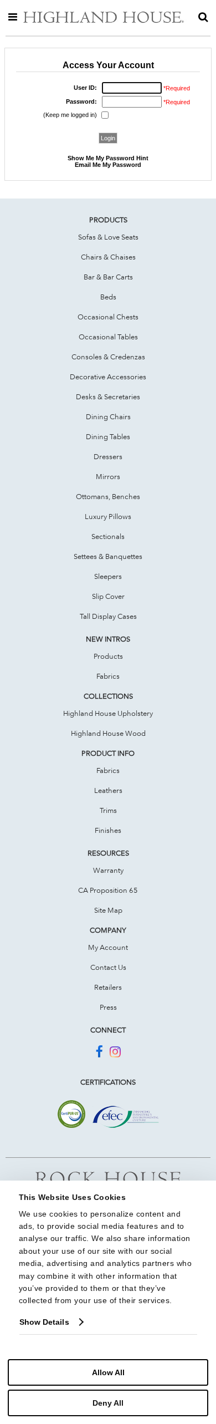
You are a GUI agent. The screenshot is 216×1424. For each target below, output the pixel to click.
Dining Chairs (108, 416)
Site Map (108, 910)
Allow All (108, 1372)
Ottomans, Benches (108, 496)
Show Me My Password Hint (108, 158)
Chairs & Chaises (108, 256)
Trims (108, 810)
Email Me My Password (108, 164)
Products (108, 656)
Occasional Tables (108, 336)
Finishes (108, 830)
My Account (108, 947)
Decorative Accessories (108, 376)
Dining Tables (108, 436)
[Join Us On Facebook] (98, 1053)
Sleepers (108, 576)
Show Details (44, 1322)
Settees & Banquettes (108, 556)
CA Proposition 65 (108, 890)
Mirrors (108, 476)
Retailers (108, 987)
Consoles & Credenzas (108, 356)
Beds (108, 296)
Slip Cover (108, 596)
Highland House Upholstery (108, 713)
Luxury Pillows (108, 516)
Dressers (108, 456)
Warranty (108, 870)
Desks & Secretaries (108, 396)
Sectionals (108, 536)
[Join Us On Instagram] (115, 1053)
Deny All (108, 1402)
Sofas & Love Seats (108, 236)
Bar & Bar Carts (108, 276)
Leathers (108, 790)
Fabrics (108, 676)
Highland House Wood (108, 733)
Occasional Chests (108, 316)
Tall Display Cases (108, 616)
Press (108, 1007)
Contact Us (108, 967)
